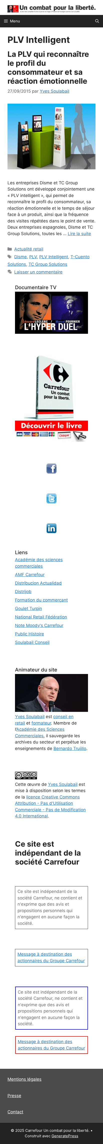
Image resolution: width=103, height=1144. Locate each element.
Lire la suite (79, 233)
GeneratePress (65, 1136)
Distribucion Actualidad (38, 583)
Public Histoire (29, 633)
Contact (15, 1111)
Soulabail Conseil (32, 642)
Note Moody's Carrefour (39, 625)
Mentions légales (25, 1079)
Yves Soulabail (63, 784)
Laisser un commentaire (38, 271)
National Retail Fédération (41, 616)
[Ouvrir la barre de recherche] (97, 21)
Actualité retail (28, 249)
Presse (14, 1095)
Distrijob (23, 591)
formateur (41, 723)
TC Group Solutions (47, 264)
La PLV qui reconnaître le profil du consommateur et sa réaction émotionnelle (48, 67)
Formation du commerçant (41, 600)
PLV (33, 256)
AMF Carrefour (29, 574)
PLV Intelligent (53, 256)
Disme (20, 256)
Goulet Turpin (28, 608)
